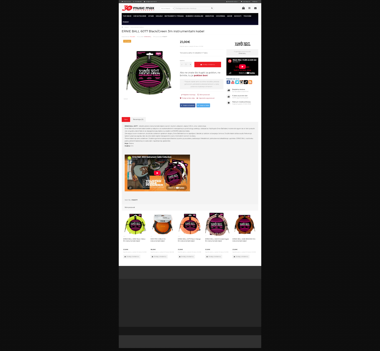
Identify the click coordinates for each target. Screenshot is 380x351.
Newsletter (211, 298)
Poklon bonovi (212, 293)
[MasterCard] (221, 341)
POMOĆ (126, 22)
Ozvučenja (220, 16)
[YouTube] (248, 331)
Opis (126, 119)
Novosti (209, 305)
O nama (128, 312)
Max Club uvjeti (173, 317)
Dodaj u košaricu (208, 64)
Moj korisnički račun (194, 293)
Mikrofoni (209, 16)
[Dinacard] (210, 341)
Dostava (171, 293)
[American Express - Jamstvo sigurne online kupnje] (143, 341)
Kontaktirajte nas (193, 290)
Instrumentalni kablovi (137, 27)
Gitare (151, 16)
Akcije (209, 295)
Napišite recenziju (189, 95)
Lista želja (191, 300)
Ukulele (159, 16)
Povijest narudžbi (193, 298)
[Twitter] (240, 331)
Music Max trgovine (175, 315)
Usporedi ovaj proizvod (206, 98)
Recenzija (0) (138, 119)
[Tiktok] (256, 331)
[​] (228, 82)
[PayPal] (251, 341)
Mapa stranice (212, 300)
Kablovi (127, 27)
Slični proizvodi (204, 95)
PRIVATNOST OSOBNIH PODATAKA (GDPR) (176, 307)
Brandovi (210, 290)
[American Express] (179, 341)
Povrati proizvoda (194, 295)
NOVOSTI (237, 16)
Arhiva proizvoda (212, 302)
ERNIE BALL (147, 36)
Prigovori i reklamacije (175, 312)
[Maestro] (231, 341)
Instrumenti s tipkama (174, 16)
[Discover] (198, 341)
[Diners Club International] (189, 341)
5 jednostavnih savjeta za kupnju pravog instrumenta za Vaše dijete (190, 272)
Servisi (170, 320)
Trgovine (247, 16)
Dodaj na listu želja (188, 98)
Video (134, 317)
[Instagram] (252, 331)
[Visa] (241, 341)
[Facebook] (236, 331)
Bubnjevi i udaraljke (194, 16)
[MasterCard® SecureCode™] (157, 341)
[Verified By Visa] (169, 341)
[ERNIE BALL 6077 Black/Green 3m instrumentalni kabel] (149, 73)
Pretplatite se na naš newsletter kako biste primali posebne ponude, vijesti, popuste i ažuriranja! (241, 292)
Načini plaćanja (173, 302)
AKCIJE (229, 16)
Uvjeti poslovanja (174, 295)
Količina (182, 60)
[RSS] (244, 331)
